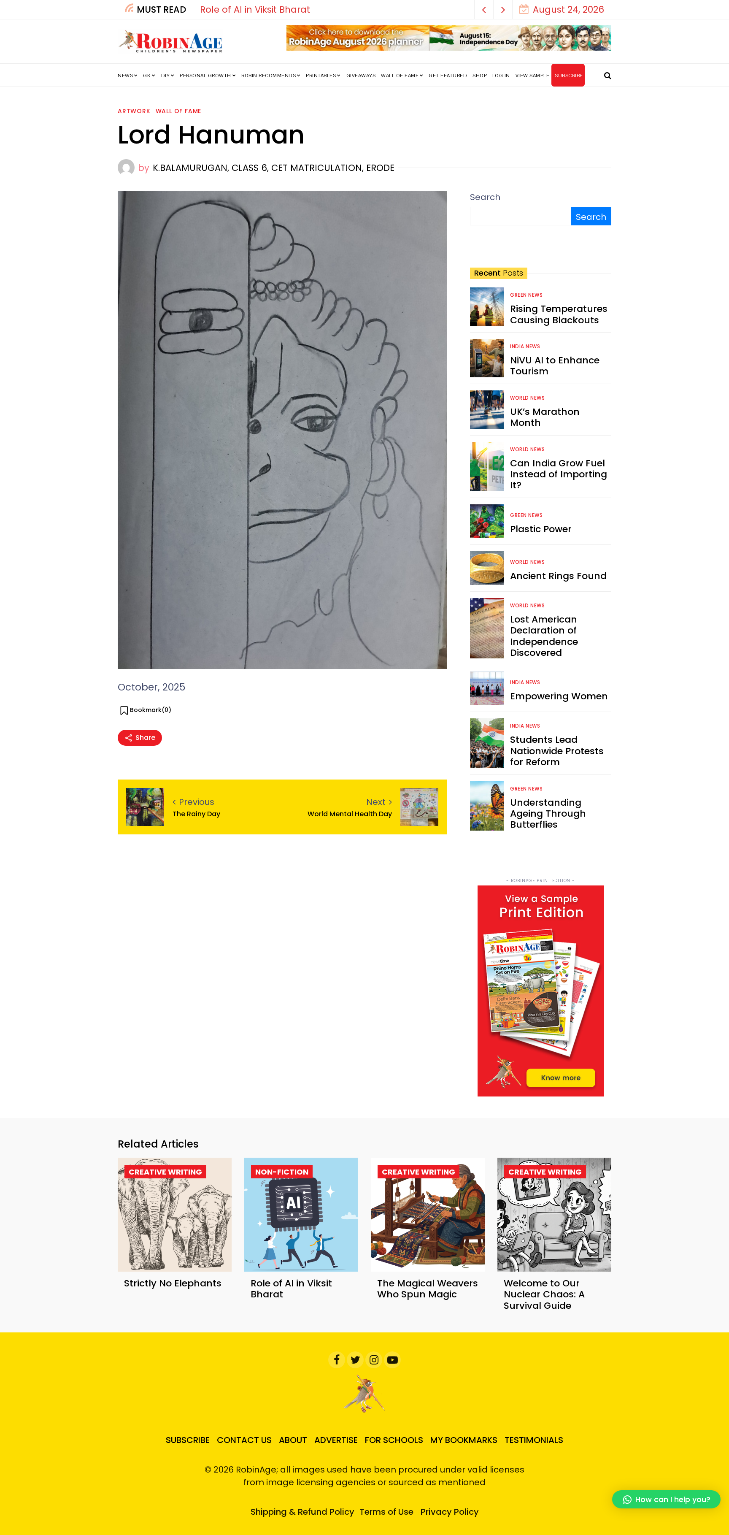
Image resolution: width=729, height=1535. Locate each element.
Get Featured (448, 75)
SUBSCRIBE (569, 75)
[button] (484, 9)
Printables (321, 75)
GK (147, 75)
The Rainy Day (196, 814)
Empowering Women (559, 696)
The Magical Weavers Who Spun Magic (468, 9)
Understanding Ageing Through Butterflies (548, 813)
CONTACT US (244, 1440)
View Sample (533, 75)
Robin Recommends (268, 75)
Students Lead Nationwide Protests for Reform (557, 751)
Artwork (134, 111)
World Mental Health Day (350, 814)
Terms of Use (386, 1512)
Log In (501, 75)
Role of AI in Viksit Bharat (291, 1289)
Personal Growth (205, 75)
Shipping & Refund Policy (302, 1512)
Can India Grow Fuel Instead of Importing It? (558, 474)
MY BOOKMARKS (463, 1440)
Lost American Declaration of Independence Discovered (544, 636)
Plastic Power (541, 529)
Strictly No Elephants (172, 1283)
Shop (479, 75)
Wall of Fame (399, 75)
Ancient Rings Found (558, 575)
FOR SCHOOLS (394, 1440)
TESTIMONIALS (534, 1440)
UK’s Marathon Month (545, 417)
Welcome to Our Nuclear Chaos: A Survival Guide (544, 1294)
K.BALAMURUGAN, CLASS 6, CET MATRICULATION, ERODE (273, 168)
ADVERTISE (336, 1440)
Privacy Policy (450, 1512)
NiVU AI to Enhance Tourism (554, 366)
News (125, 75)
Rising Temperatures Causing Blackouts (559, 314)
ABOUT (293, 1440)
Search (485, 197)
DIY (165, 75)
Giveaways (361, 75)
